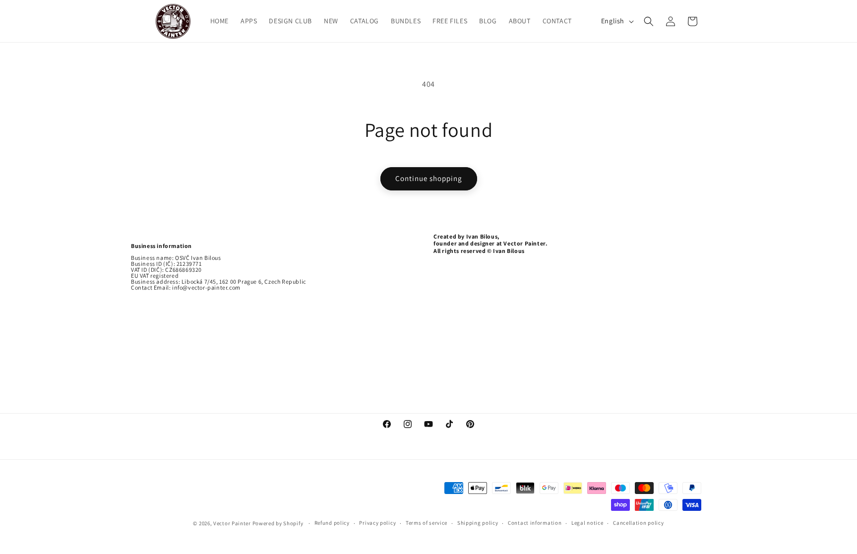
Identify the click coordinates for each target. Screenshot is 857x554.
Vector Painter (232, 523)
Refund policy (332, 522)
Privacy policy (377, 522)
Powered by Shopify (278, 523)
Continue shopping (428, 178)
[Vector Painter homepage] (173, 21)
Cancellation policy (638, 522)
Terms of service (426, 522)
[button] (649, 21)
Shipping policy (477, 522)
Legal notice (587, 522)
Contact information (534, 522)
